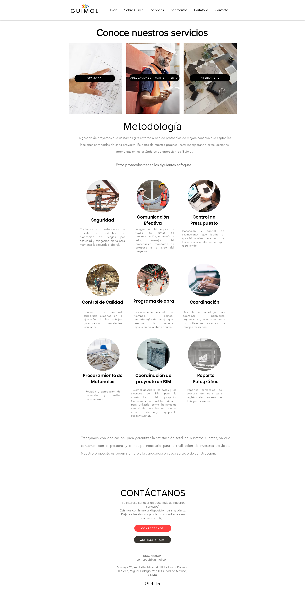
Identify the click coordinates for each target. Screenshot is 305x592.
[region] (95, 80)
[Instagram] (147, 583)
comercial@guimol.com (152, 559)
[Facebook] (152, 583)
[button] (179, 10)
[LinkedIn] (158, 583)
